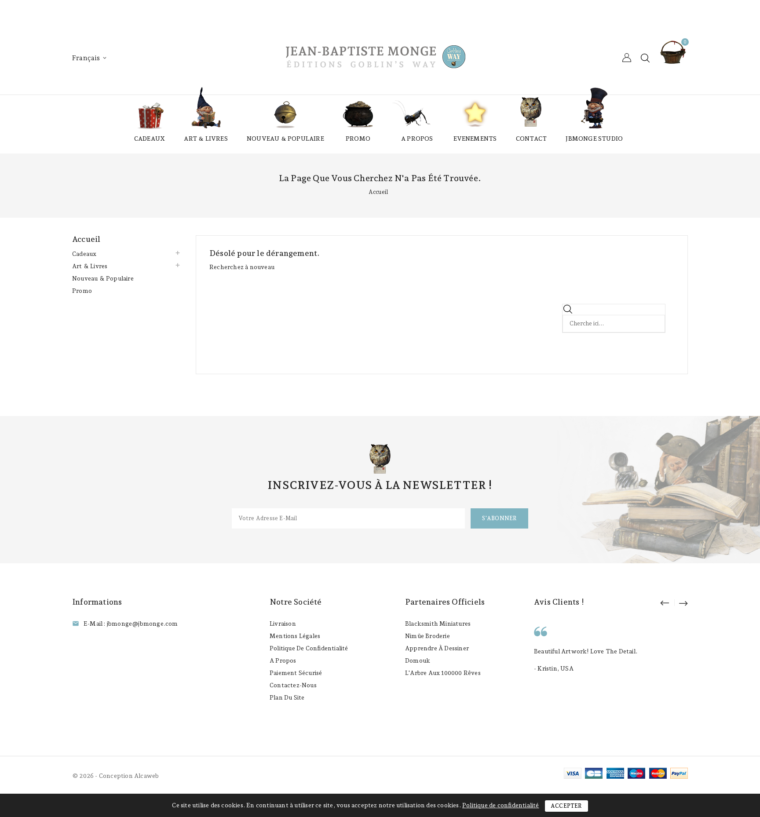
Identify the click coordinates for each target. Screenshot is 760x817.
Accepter (566, 805)
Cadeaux (149, 138)
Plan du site (287, 697)
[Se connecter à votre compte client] (626, 57)
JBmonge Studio (594, 138)
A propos (417, 138)
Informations (97, 601)
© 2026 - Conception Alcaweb (115, 775)
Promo (358, 138)
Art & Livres (205, 138)
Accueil (86, 239)
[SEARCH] (655, 313)
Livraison (283, 623)
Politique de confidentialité (309, 648)
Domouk (417, 660)
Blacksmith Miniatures (438, 623)
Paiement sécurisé (296, 672)
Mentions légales (295, 635)
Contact (531, 138)
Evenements (475, 138)
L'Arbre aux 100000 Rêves (443, 672)
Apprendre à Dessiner (437, 648)
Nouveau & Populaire (285, 138)
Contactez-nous (293, 685)
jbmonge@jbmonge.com (142, 623)
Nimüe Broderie (427, 635)
